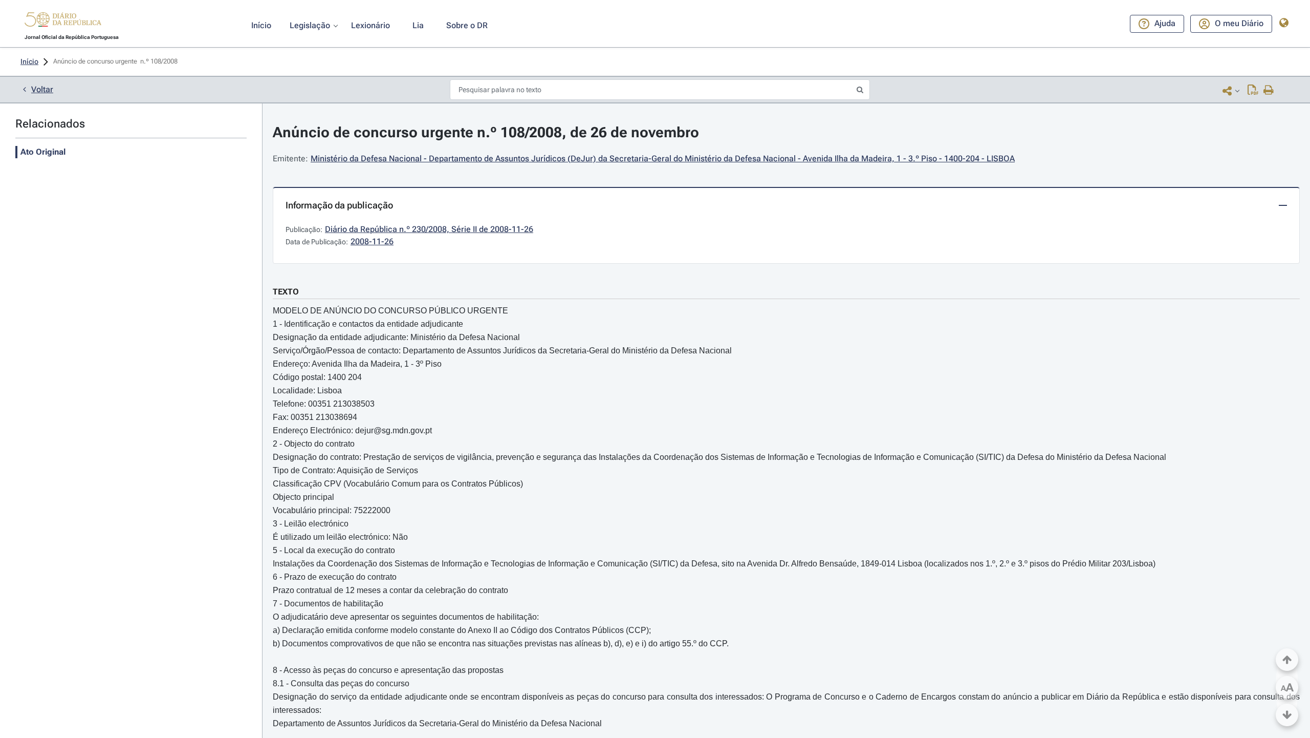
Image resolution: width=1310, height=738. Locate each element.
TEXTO (286, 292)
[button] (63, 21)
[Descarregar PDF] (1253, 91)
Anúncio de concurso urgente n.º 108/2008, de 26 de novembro (486, 132)
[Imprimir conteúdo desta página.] (1268, 91)
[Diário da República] (63, 21)
